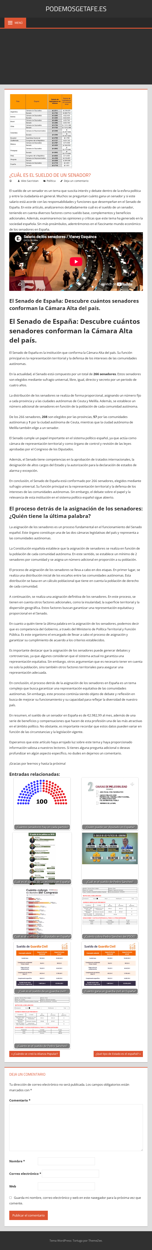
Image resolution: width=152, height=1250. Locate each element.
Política (51, 181)
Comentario (19, 1100)
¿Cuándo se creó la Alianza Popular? (35, 1054)
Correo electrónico (25, 1173)
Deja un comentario (76, 181)
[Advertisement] (76, 57)
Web (12, 1186)
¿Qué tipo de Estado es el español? (117, 1054)
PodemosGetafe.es (76, 9)
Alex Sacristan (30, 181)
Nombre (17, 1161)
